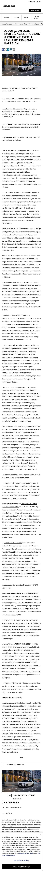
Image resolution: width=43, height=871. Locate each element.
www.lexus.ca (13, 752)
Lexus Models (14, 807)
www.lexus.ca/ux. (16, 692)
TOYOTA (16, 17)
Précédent (8, 813)
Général (7, 17)
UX (21, 807)
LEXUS (26, 17)
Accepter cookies (21, 867)
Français (5, 807)
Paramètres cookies (21, 860)
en (37, 1)
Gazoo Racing (36, 17)
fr (40, 1)
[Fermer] (40, 835)
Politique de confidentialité (25, 853)
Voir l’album (17, 799)
